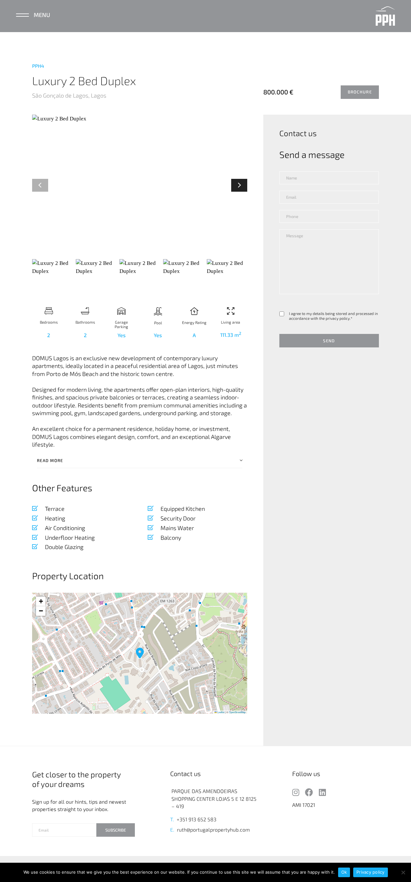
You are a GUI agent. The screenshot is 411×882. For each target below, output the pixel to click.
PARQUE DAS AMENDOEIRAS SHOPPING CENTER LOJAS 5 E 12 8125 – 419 (214, 798)
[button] (239, 185)
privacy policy (338, 318)
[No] (403, 872)
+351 (182, 819)
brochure (360, 92)
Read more (50, 460)
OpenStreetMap (237, 712)
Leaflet (220, 712)
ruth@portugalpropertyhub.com (213, 829)
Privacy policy (370, 872)
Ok (344, 872)
